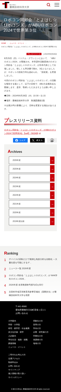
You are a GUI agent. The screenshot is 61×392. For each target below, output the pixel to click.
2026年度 (33, 160)
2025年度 (33, 169)
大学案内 (12, 321)
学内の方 (37, 328)
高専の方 (37, 324)
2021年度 (33, 204)
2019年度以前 (33, 221)
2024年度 (33, 177)
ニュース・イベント (17, 43)
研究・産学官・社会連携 (18, 328)
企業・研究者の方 (41, 332)
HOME (3, 43)
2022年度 (33, 195)
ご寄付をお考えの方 (17, 355)
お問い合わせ (22, 313)
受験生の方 (38, 321)
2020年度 (33, 212)
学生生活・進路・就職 (18, 340)
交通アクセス (14, 358)
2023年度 (33, 186)
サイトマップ (14, 370)
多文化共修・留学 (16, 332)
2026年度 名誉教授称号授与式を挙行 (26, 285)
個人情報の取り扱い (17, 373)
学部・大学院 (14, 324)
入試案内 (12, 336)
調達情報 (12, 343)
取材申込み (13, 362)
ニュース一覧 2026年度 (20, 268)
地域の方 (37, 343)
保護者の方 (38, 340)
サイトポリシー (15, 377)
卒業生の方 (38, 336)
